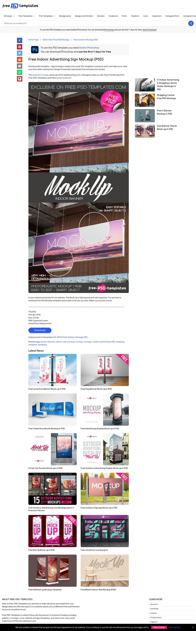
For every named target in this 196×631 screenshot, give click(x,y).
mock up (71, 342)
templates (42, 345)
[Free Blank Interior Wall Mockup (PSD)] (105, 571)
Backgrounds (65, 16)
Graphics (135, 16)
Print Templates (46, 16)
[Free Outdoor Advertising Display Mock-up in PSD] (105, 449)
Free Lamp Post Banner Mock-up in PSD (46, 389)
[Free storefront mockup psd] (105, 531)
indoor (58, 342)
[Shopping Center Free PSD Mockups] (145, 100)
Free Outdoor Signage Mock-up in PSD (99, 508)
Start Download (149, 30)
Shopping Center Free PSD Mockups (166, 97)
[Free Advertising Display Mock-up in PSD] (105, 410)
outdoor (96, 342)
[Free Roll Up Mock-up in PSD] (52, 531)
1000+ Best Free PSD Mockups (56, 40)
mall (64, 342)
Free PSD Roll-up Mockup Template (44, 589)
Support (154, 622)
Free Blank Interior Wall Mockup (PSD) (98, 589)
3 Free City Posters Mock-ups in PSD (45, 468)
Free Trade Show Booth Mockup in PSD (46, 428)
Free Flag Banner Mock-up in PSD (96, 389)
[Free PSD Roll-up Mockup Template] (52, 571)
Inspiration (156, 16)
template (32, 345)
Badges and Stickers (84, 16)
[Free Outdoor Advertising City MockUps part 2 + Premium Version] (52, 489)
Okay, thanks (159, 627)
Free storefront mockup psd (94, 550)
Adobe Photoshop (89, 47)
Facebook (113, 16)
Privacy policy (175, 627)
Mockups (8, 16)
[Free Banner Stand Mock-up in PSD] (145, 131)
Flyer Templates (26, 16)
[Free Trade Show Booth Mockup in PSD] (52, 410)
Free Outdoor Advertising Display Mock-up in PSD (104, 468)
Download (39, 330)
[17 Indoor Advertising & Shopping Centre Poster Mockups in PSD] (145, 84)
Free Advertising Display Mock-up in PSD (100, 428)
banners (51, 342)
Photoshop (109, 30)
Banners (101, 16)
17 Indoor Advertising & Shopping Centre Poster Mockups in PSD (168, 85)
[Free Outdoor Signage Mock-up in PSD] (105, 489)
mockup (79, 342)
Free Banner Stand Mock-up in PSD (167, 128)
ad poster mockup (40, 75)
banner (44, 342)
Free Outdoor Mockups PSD (85, 40)
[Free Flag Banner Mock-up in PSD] (105, 370)
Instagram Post (172, 16)
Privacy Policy (156, 617)
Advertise (154, 609)
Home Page (33, 40)
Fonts (124, 16)
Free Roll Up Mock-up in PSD (41, 550)
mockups (88, 342)
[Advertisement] (157, 54)
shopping (120, 342)
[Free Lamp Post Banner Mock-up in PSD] (52, 370)
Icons (145, 16)
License (154, 613)
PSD (113, 342)
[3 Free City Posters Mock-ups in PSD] (52, 449)
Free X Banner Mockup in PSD (164, 112)
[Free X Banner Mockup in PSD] (145, 115)
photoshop (106, 342)
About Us (154, 604)
